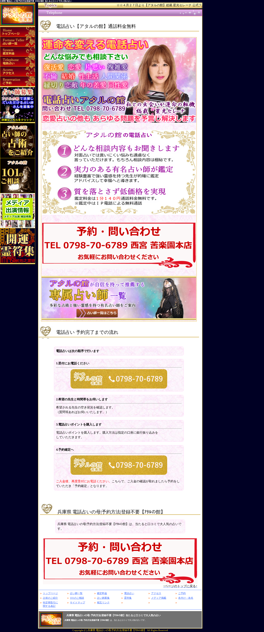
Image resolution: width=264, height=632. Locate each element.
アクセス (156, 593)
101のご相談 (77, 597)
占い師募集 (103, 597)
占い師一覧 (76, 593)
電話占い (129, 593)
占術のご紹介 (50, 597)
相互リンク (103, 602)
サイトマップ (77, 602)
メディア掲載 (158, 597)
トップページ (50, 593)
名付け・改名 (185, 597)
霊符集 (128, 597)
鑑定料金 (102, 593)
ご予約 (182, 593)
